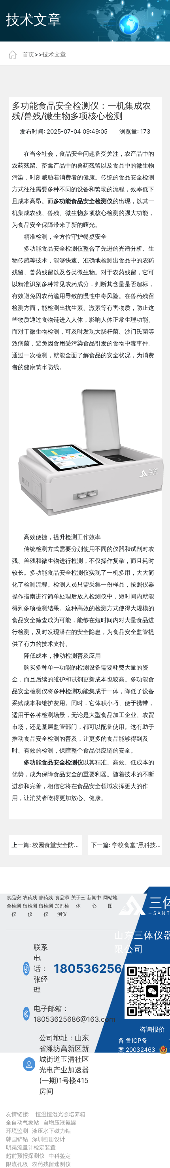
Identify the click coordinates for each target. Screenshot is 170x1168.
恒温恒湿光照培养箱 (60, 1114)
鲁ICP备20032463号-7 (140, 1049)
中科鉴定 (60, 1155)
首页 (28, 54)
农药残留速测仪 (51, 1163)
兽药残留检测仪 (46, 905)
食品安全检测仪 (14, 905)
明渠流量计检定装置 (31, 1147)
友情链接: (18, 1114)
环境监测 (17, 1130)
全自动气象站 (22, 1122)
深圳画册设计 (48, 1139)
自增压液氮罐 (59, 1122)
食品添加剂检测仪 (62, 905)
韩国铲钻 (17, 1139)
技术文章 (54, 54)
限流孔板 (17, 1163)
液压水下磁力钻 (51, 1130)
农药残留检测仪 (30, 905)
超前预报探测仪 (25, 1155)
